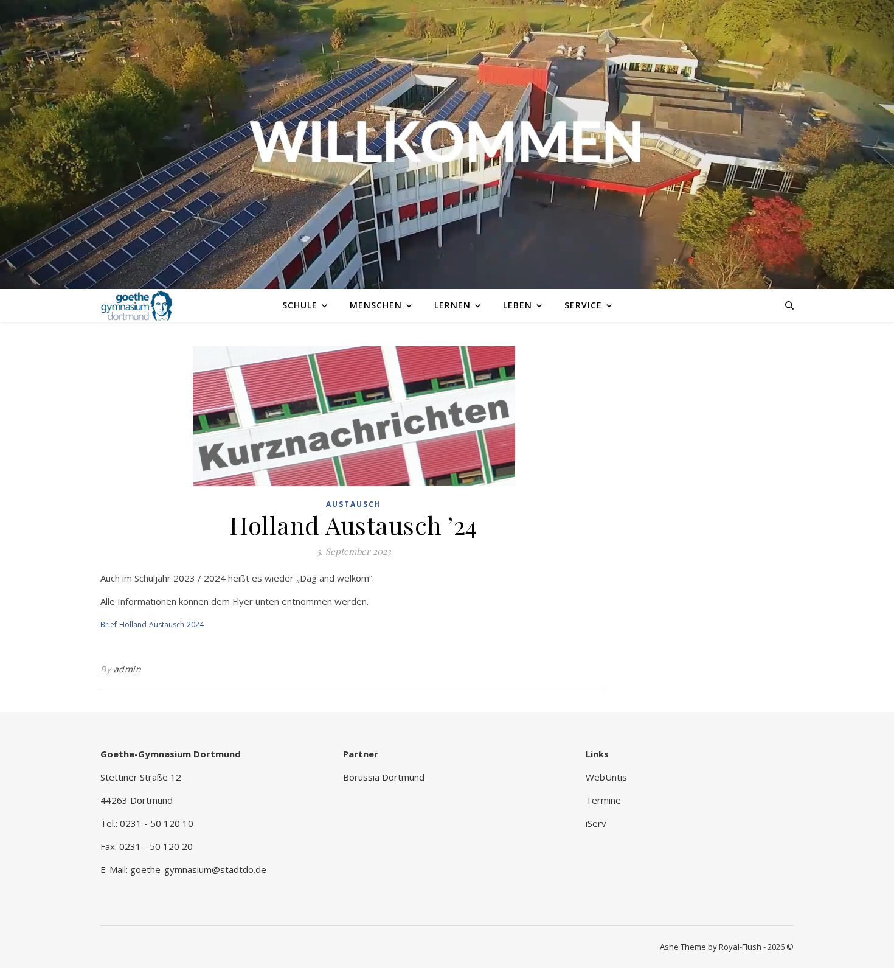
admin (128, 669)
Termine (603, 800)
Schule (299, 305)
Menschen (376, 305)
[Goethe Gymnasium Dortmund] (136, 305)
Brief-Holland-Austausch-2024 (152, 624)
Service (583, 305)
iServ (596, 823)
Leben (517, 305)
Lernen (452, 305)
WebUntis (606, 777)
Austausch (353, 504)
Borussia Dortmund (383, 777)
